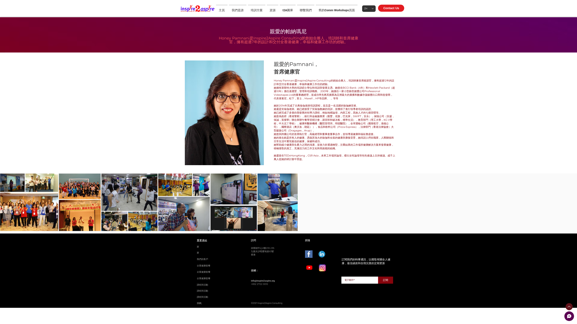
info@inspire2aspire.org (263, 280)
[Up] (569, 306)
